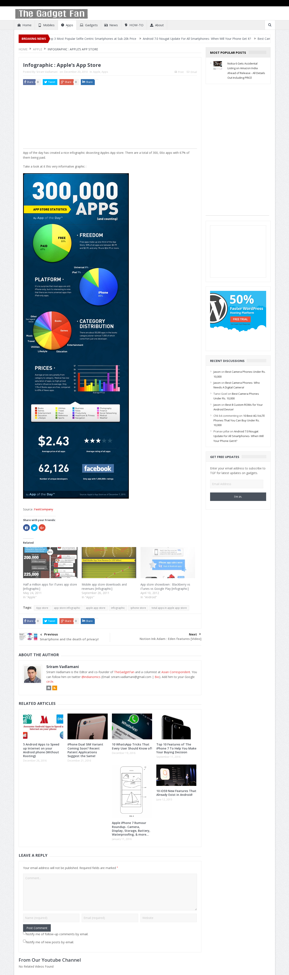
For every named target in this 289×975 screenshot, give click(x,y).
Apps (69, 25)
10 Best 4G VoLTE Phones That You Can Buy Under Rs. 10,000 (239, 420)
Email (194, 72)
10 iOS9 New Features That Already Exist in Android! (176, 793)
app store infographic (67, 608)
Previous (51, 634)
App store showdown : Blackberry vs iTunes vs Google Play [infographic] (165, 586)
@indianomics (90, 677)
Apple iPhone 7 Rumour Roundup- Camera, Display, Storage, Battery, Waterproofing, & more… (131, 828)
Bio (157, 677)
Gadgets (91, 25)
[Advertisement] (110, 119)
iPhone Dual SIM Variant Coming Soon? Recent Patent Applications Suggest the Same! (85, 750)
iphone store (138, 608)
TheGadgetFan (124, 672)
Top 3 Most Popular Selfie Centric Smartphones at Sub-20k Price (62, 39)
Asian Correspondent (175, 672)
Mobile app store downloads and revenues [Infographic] (104, 586)
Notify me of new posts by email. (50, 942)
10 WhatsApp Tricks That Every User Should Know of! (132, 746)
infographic (118, 608)
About (159, 25)
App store (42, 608)
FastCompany (43, 509)
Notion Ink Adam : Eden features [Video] (170, 639)
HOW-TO (136, 25)
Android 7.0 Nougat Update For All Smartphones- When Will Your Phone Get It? (167, 39)
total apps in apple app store (169, 608)
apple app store (95, 608)
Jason (217, 372)
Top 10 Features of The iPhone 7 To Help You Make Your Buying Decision (176, 748)
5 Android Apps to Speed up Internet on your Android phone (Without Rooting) (41, 750)
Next (193, 634)
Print (181, 72)
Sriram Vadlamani (47, 72)
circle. (50, 681)
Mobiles (49, 25)
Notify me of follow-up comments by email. (57, 934)
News (113, 25)
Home (27, 25)
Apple (96, 72)
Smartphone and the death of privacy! (69, 639)
